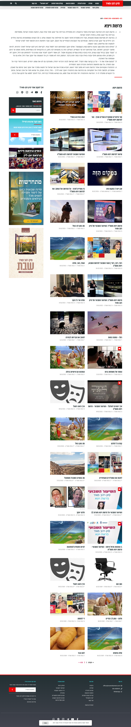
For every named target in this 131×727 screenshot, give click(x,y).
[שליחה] (15, 135)
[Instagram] (27, 92)
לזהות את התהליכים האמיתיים (110, 478)
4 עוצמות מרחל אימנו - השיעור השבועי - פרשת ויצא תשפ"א (106, 548)
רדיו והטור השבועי (73, 7)
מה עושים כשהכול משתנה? (74, 478)
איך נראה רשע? (79, 406)
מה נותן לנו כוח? (78, 226)
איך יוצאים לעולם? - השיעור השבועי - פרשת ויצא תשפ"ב (105, 408)
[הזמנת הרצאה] (26, 158)
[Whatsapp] (17, 92)
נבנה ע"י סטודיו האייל (30, 699)
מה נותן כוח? (80, 443)
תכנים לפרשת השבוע (37, 7)
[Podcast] (22, 92)
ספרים (90, 3)
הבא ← (81, 662)
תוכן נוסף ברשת (60, 700)
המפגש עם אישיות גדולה (75, 371)
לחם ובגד (81, 653)
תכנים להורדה (82, 3)
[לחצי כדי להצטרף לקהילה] (26, 198)
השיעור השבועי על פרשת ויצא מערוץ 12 (106, 512)
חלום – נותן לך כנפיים (114, 618)
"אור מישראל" (44, 3)
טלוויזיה (63, 7)
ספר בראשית (107, 18)
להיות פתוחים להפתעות (76, 546)
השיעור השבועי (85, 7)
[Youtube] (37, 92)
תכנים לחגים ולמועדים (52, 7)
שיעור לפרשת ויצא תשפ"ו (112, 154)
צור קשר (34, 3)
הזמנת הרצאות (70, 3)
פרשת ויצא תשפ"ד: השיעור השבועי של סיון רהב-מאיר (105, 227)
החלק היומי (95, 7)
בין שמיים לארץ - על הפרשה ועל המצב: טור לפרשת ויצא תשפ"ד (68, 190)
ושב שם (119, 584)
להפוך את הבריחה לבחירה (75, 337)
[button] (16, 3)
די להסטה (81, 618)
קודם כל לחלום (116, 443)
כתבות (97, 3)
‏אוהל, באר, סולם (79, 263)
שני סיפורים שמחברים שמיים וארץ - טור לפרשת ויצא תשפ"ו (107, 118)
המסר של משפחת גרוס (113, 371)
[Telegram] (32, 92)
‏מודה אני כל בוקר (78, 300)
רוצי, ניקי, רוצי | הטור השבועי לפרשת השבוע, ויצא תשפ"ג (105, 264)
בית (121, 18)
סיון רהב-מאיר (113, 3)
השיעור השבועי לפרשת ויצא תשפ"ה (71, 154)
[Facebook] (41, 92)
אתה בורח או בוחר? (77, 117)
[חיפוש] (13, 110)
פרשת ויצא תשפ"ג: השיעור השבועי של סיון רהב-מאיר (105, 301)
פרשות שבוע (115, 18)
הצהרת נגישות (89, 705)
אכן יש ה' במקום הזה (114, 188)
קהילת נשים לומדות (57, 3)
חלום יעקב (81, 512)
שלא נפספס (117, 653)
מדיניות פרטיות (31, 702)
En (11, 3)
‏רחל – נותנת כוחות (115, 337)
